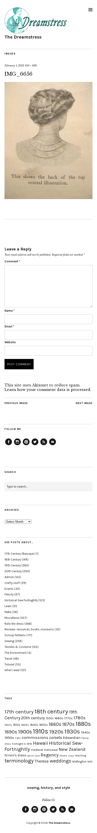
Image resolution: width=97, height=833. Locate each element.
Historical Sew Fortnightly (21, 600)
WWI (89, 761)
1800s (8, 725)
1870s (68, 724)
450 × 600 (31, 65)
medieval (37, 749)
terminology (19, 761)
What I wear (12, 670)
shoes (63, 755)
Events (9, 588)
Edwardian (72, 737)
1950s (9, 737)
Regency (49, 755)
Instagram (34, 812)
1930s (72, 731)
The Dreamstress (23, 37)
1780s (79, 717)
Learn (8, 606)
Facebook (25, 812)
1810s (16, 724)
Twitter (53, 812)
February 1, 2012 (14, 65)
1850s (43, 725)
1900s (25, 732)
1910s (40, 731)
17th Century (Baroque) (20, 553)
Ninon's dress (15, 755)
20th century (33, 717)
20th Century (13, 571)
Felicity (9, 594)
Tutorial (9, 664)
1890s (11, 732)
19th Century (13, 565)
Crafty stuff (12, 583)
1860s (55, 724)
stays (71, 755)
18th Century (13, 559)
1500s (50, 718)
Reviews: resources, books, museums (29, 629)
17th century (19, 712)
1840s (34, 724)
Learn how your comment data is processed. (48, 389)
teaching (80, 755)
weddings (60, 761)
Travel (8, 658)
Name (9, 310)
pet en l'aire (33, 755)
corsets (55, 737)
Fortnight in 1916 (22, 743)
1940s (85, 732)
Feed (62, 812)
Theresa (42, 761)
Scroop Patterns (15, 635)
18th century (51, 711)
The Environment (16, 652)
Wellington (79, 761)
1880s (83, 723)
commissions (35, 737)
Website (10, 342)
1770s (68, 718)
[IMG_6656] (48, 197)
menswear (51, 749)
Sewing (9, 641)
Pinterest (44, 812)
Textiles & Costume (18, 647)
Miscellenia (12, 618)
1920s (56, 732)
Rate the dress (14, 623)
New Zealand (72, 749)
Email (9, 326)
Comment (12, 261)
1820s (25, 724)
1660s (59, 718)
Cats (18, 738)
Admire (9, 577)
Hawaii (40, 743)
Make (8, 612)
